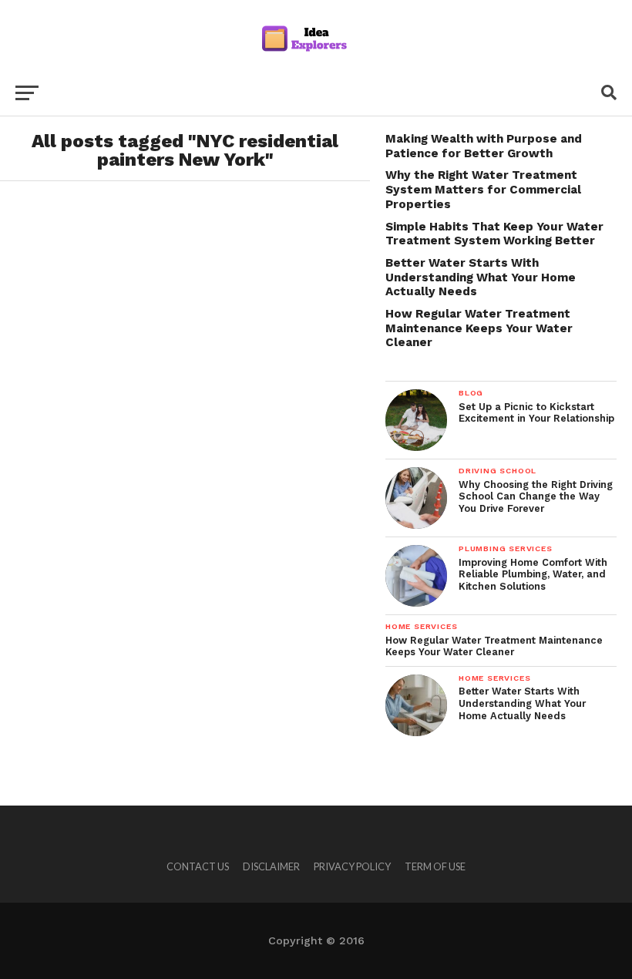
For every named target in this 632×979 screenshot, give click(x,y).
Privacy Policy (352, 866)
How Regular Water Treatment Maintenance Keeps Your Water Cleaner (479, 328)
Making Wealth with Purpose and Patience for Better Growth (483, 146)
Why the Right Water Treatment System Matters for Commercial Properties (483, 189)
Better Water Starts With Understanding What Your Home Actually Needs (480, 277)
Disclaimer (271, 866)
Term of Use (435, 866)
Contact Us (197, 866)
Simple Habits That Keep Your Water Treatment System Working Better (494, 234)
